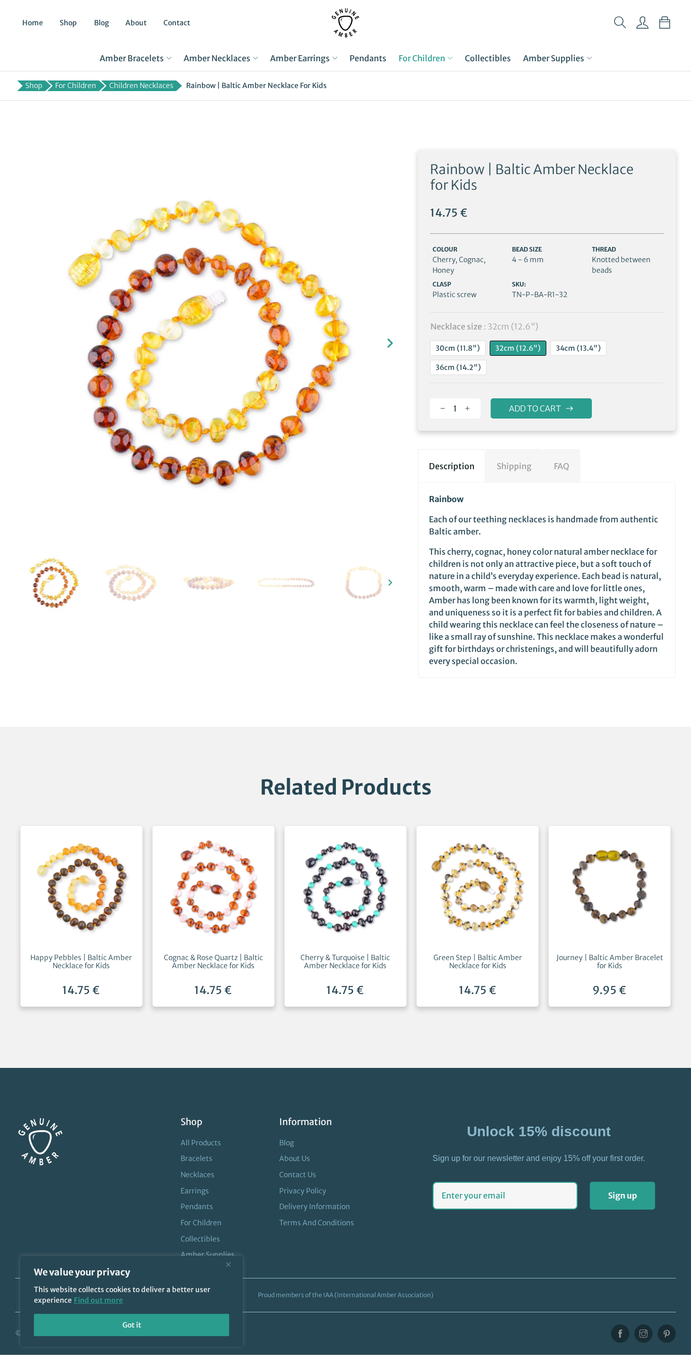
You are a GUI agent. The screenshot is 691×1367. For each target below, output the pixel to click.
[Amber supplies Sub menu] (589, 58)
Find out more (98, 1300)
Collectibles (488, 58)
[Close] (232, 1264)
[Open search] (620, 23)
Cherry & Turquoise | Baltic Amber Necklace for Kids (345, 962)
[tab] (452, 465)
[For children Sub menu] (450, 58)
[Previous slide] (27, 343)
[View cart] (665, 23)
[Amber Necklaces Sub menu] (255, 58)
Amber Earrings (300, 58)
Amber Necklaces (217, 58)
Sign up (622, 1195)
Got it (131, 1325)
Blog (101, 22)
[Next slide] (390, 343)
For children (422, 58)
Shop (68, 22)
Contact (176, 22)
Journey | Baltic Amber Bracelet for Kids (609, 962)
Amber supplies (553, 58)
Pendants (368, 58)
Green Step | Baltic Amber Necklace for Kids (478, 962)
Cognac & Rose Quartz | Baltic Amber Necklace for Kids (213, 962)
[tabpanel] (547, 580)
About (136, 22)
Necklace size (484, 326)
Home (32, 22)
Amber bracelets (132, 58)
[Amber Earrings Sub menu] (334, 58)
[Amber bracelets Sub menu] (168, 58)
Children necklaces (141, 85)
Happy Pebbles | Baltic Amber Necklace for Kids (81, 962)
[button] (54, 582)
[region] (131, 1301)
